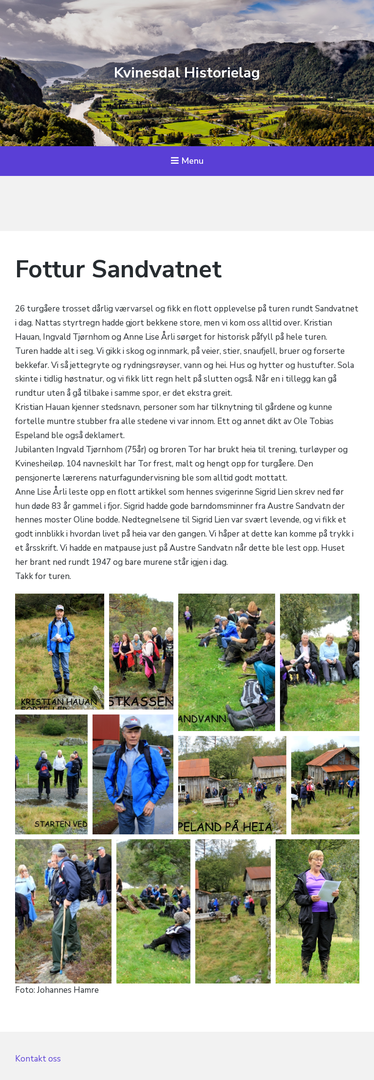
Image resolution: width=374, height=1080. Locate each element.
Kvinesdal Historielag (187, 73)
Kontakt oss (38, 1058)
